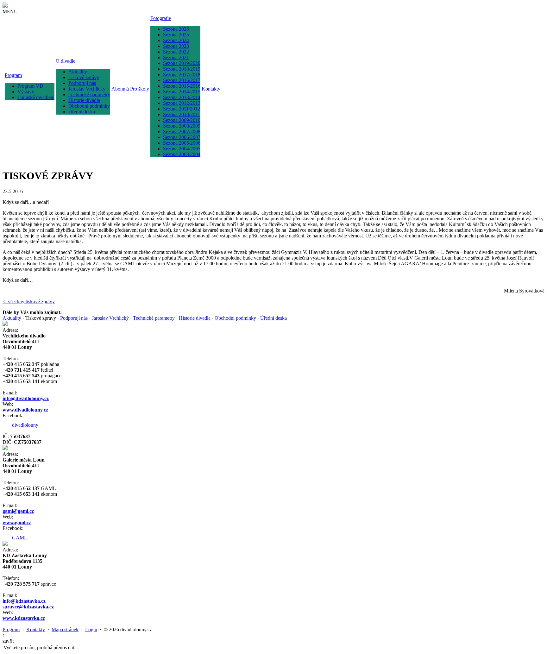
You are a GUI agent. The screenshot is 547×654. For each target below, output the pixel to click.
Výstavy (25, 91)
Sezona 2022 (176, 51)
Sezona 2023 (176, 46)
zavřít (8, 641)
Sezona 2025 (176, 34)
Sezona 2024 (176, 40)
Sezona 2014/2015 (181, 91)
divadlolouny (24, 425)
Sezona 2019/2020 (181, 63)
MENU (10, 11)
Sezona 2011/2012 (181, 108)
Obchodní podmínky (89, 106)
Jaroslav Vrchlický (86, 88)
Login (91, 629)
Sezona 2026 (176, 29)
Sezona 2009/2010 (181, 120)
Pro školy (139, 88)
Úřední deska (81, 111)
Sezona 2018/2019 (181, 69)
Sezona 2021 (176, 57)
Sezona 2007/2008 (181, 131)
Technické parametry (89, 94)
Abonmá (120, 88)
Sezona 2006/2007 (181, 137)
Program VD (30, 86)
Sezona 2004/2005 (181, 148)
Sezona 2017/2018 (181, 74)
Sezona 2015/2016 (181, 86)
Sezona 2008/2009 (181, 126)
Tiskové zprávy (83, 77)
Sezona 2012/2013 (181, 103)
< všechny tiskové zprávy (29, 301)
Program (13, 75)
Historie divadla (84, 100)
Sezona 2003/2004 (181, 154)
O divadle (65, 61)
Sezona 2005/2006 (181, 143)
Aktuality (77, 71)
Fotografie (160, 18)
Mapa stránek (65, 629)
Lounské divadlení (35, 97)
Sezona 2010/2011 (181, 114)
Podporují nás (82, 83)
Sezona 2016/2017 (181, 80)
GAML (19, 537)
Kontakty (211, 88)
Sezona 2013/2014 (181, 97)
